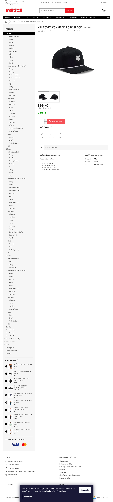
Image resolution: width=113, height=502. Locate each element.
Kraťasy (11, 48)
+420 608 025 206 (13, 468)
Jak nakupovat (45, 3)
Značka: (78, 31)
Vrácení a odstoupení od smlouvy (70, 475)
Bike (9, 146)
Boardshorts (13, 51)
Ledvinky (12, 113)
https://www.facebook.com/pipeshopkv (21, 471)
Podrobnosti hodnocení (64, 31)
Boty (9, 134)
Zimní (10, 140)
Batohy (8, 327)
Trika (10, 54)
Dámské (8, 149)
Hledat (69, 11)
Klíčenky (11, 125)
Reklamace (62, 472)
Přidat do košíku (57, 121)
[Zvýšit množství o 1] (45, 120)
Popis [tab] (40, 147)
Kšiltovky (12, 101)
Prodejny (62, 470)
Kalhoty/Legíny (14, 161)
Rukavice (12, 81)
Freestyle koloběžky (13, 339)
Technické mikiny (14, 75)
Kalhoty (11, 45)
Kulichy (11, 93)
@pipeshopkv (13, 475)
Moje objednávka (64, 478)
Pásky (11, 107)
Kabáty (11, 42)
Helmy (11, 87)
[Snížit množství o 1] (45, 122)
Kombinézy (12, 291)
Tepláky (11, 63)
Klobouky (12, 116)
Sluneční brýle (13, 131)
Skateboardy (10, 330)
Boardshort (12, 268)
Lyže (7, 345)
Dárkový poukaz (11, 351)
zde (64, 491)
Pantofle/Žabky (14, 143)
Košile (11, 60)
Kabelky (11, 238)
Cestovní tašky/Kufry (16, 128)
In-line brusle (10, 336)
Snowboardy (10, 342)
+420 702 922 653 (13, 465)
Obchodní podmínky (61, 3)
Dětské (8, 256)
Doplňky (11, 99)
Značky (8, 354)
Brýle (10, 84)
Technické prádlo (14, 78)
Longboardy (10, 333)
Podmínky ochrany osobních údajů (70, 467)
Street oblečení (13, 36)
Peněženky (12, 104)
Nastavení (28, 496)
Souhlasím (85, 490)
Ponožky (12, 96)
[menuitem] (7, 17)
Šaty (10, 176)
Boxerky (11, 119)
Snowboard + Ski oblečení (16, 66)
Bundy (11, 39)
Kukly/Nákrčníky (14, 90)
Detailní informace (44, 127)
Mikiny (11, 57)
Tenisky (11, 137)
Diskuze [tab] (47, 147)
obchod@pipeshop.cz (15, 461)
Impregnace (10, 348)
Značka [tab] (54, 147)
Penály (11, 110)
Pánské (8, 33)
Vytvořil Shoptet (102, 497)
